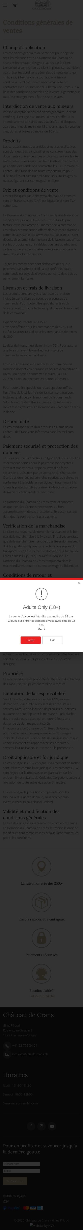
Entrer (30, 640)
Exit (52, 640)
